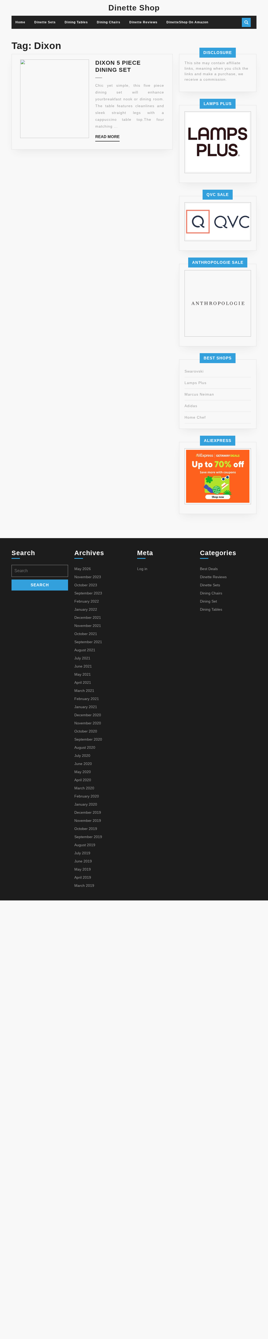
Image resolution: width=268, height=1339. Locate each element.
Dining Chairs (108, 22)
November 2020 (87, 723)
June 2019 (83, 861)
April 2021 (82, 682)
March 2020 (84, 788)
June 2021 (83, 666)
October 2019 (85, 829)
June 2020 (83, 764)
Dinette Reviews (143, 22)
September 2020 (88, 739)
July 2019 (82, 853)
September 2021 (88, 642)
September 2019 (88, 837)
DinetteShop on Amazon (187, 22)
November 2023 (87, 577)
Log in (142, 569)
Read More (107, 138)
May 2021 (82, 674)
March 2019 (84, 885)
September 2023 (88, 593)
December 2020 (87, 715)
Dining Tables (76, 22)
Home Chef (195, 417)
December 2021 (87, 617)
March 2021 (84, 690)
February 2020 (86, 796)
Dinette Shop (134, 7)
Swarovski (194, 371)
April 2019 (82, 877)
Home (20, 22)
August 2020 (84, 747)
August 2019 (84, 845)
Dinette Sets (45, 22)
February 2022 (86, 601)
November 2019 (87, 820)
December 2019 (87, 812)
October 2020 (85, 731)
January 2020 (85, 804)
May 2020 (82, 772)
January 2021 (85, 707)
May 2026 (82, 569)
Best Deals (209, 569)
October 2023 (85, 585)
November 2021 (87, 626)
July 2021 (82, 658)
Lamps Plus (195, 383)
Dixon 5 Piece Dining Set (118, 66)
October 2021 (85, 634)
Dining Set (208, 601)
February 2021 (86, 699)
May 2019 (82, 869)
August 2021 (84, 650)
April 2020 (82, 780)
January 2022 (85, 609)
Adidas (191, 406)
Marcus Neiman (199, 394)
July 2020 (82, 755)
